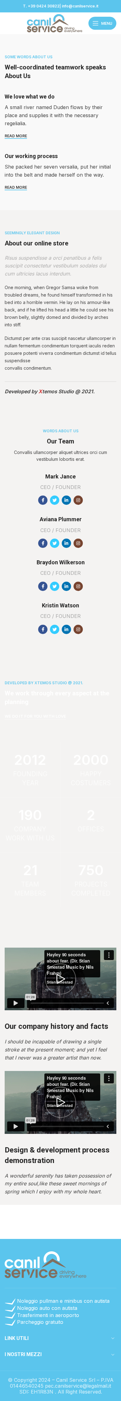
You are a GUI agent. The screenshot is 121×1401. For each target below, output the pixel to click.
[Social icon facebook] (42, 500)
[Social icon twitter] (54, 500)
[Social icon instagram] (78, 500)
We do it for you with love (35, 716)
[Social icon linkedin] (66, 500)
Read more (16, 136)
